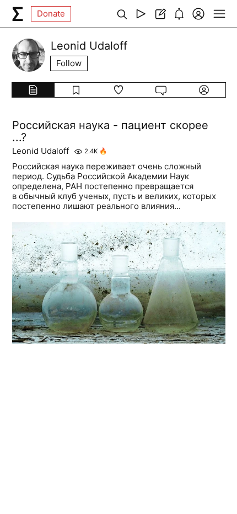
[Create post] (160, 14)
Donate (51, 13)
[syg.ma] (17, 14)
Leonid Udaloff (40, 151)
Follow (69, 63)
